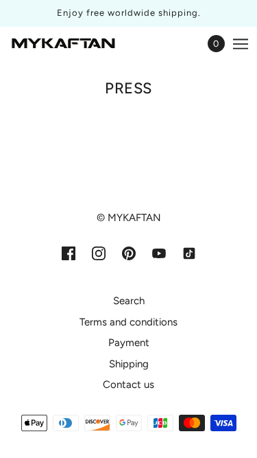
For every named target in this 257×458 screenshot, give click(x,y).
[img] (68, 253)
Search (129, 301)
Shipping (129, 364)
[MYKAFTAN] (64, 44)
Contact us (128, 384)
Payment (128, 342)
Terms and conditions (128, 322)
